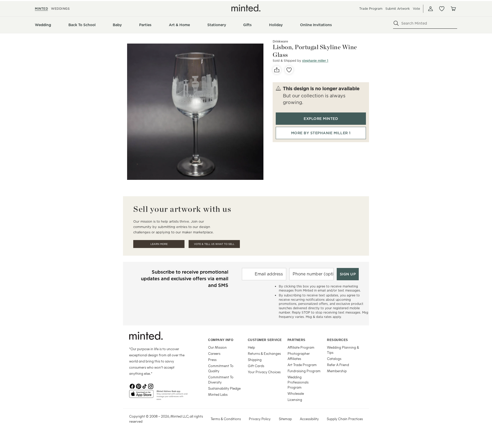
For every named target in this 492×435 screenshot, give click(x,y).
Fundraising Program (304, 370)
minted (41, 9)
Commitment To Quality (220, 368)
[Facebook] (132, 386)
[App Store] (141, 396)
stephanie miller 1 (315, 61)
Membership (337, 370)
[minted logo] (246, 8)
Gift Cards (256, 365)
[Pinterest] (138, 386)
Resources (337, 340)
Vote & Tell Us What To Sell (214, 244)
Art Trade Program (302, 364)
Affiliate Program (301, 347)
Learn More (159, 244)
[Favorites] (442, 9)
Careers (214, 353)
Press (212, 359)
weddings (60, 9)
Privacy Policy (260, 418)
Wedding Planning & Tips (343, 350)
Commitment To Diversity (220, 380)
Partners (296, 340)
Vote (416, 9)
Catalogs (334, 358)
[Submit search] (396, 23)
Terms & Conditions (226, 418)
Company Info (220, 340)
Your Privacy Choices (264, 371)
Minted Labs (218, 394)
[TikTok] (144, 386)
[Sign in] (430, 9)
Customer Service (265, 340)
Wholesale (296, 393)
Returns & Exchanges (264, 353)
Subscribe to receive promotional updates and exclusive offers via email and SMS (184, 278)
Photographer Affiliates (299, 356)
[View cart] (453, 9)
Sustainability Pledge (224, 388)
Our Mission (217, 347)
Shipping (255, 359)
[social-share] (277, 70)
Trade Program (370, 9)
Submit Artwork (397, 9)
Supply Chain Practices (345, 418)
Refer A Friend (338, 364)
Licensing (295, 399)
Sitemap (285, 418)
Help (251, 347)
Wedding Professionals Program (298, 382)
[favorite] (289, 70)
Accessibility (309, 418)
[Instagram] (151, 386)
